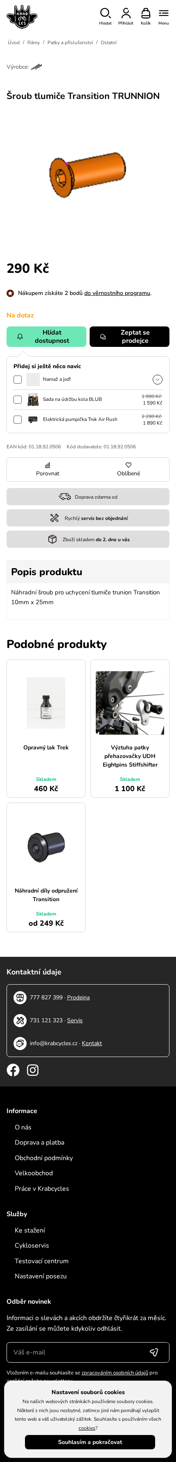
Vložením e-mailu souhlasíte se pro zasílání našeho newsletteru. (82, 1377)
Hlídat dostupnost (52, 336)
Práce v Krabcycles (42, 1188)
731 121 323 (46, 1020)
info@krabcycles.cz (53, 1043)
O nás (23, 1127)
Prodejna (78, 997)
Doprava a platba (39, 1142)
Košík (146, 23)
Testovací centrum (42, 1261)
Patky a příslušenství (70, 42)
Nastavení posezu (41, 1276)
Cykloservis (32, 1245)
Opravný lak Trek (46, 747)
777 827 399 (46, 997)
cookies (87, 1428)
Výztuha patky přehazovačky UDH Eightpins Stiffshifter (130, 756)
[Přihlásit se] (154, 1352)
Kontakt (92, 1043)
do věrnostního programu (117, 293)
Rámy (33, 42)
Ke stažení (30, 1230)
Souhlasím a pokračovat (90, 1442)
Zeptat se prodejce (135, 336)
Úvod (14, 42)
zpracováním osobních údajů (114, 1373)
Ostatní (109, 42)
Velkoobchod (34, 1173)
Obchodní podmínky (44, 1158)
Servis (75, 1020)
